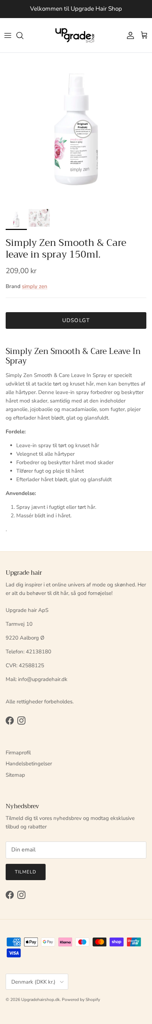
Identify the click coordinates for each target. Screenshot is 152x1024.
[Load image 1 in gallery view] (76, 129)
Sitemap (15, 774)
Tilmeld (25, 872)
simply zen (34, 286)
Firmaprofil (18, 752)
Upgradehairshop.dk (40, 999)
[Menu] (8, 35)
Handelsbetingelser (29, 763)
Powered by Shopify (81, 999)
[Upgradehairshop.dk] (76, 35)
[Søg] (23, 35)
